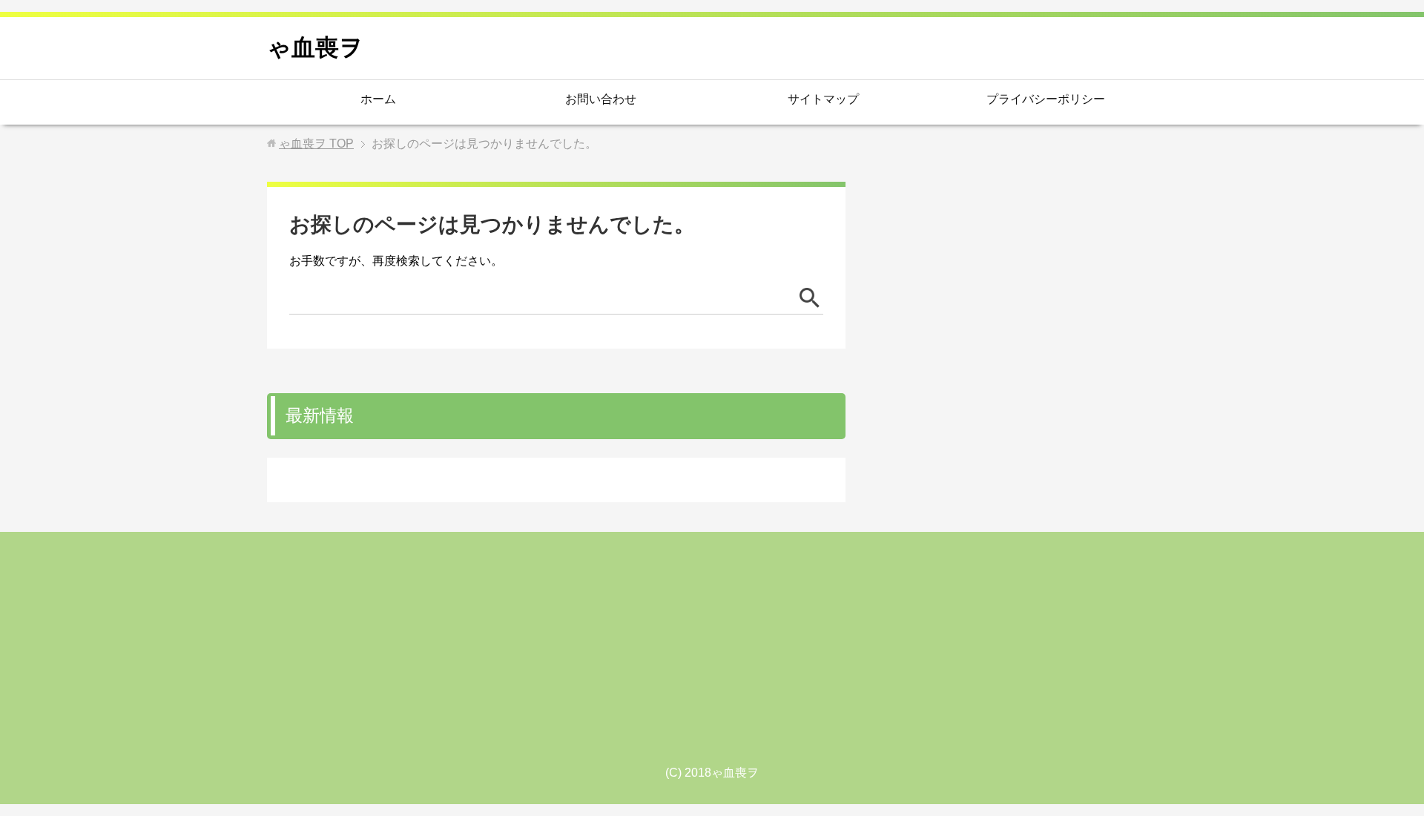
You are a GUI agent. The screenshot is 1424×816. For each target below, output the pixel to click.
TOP (316, 143)
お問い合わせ (600, 99)
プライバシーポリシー (1045, 99)
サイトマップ (823, 99)
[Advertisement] (712, 654)
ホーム (378, 99)
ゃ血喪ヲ (315, 47)
